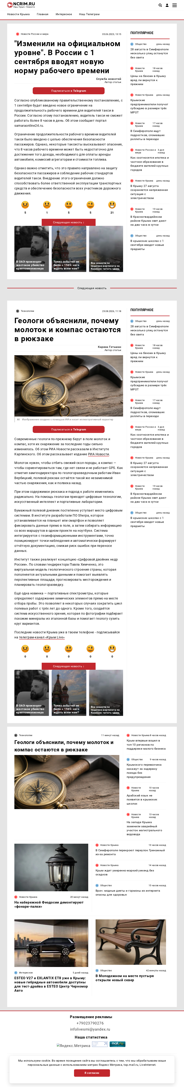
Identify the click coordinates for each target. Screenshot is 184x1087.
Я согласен (92, 1073)
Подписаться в (68, 90)
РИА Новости (98, 454)
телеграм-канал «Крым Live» (42, 637)
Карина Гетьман (109, 347)
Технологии (27, 311)
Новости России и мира (34, 34)
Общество (141, 44)
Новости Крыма (140, 69)
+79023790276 (90, 1023)
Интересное (26, 972)
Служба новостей (108, 79)
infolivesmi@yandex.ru (90, 1029)
